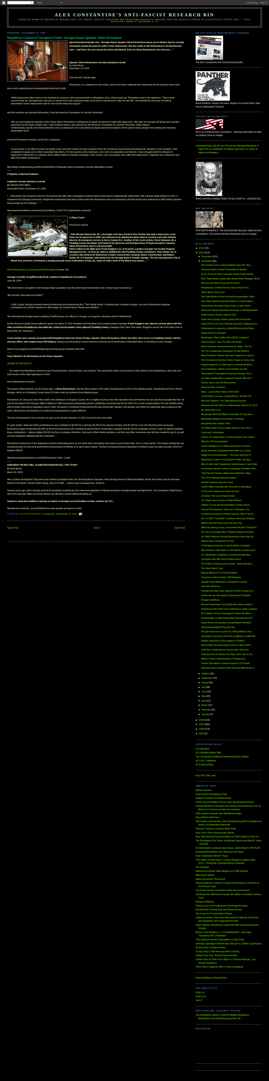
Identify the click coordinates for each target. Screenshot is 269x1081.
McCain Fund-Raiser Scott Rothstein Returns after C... (228, 604)
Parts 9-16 (201, 996)
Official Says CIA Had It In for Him (217, 541)
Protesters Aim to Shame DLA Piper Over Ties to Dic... (227, 654)
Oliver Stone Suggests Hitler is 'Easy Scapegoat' (219, 966)
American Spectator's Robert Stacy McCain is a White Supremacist (228, 943)
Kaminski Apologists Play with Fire (218, 627)
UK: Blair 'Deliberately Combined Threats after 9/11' (226, 378)
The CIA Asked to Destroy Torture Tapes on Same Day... (228, 360)
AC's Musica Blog (204, 764)
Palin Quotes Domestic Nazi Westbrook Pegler (219, 813)
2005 (202, 733)
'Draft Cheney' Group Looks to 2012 (218, 315)
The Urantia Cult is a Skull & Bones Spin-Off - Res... (226, 265)
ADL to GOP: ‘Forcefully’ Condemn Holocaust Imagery (228, 518)
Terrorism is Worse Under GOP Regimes (221, 577)
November (206, 261)
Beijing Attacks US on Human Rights (219, 572)
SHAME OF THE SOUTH (19, 363)
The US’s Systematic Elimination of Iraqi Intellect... (226, 351)
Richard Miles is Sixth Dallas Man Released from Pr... (227, 618)
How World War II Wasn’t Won (216, 423)
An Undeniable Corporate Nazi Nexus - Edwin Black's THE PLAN (228, 848)
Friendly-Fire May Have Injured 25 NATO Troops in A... (228, 591)
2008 (202, 720)
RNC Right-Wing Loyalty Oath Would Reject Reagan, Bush (230, 278)
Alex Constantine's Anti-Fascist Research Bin (134, 14)
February (206, 709)
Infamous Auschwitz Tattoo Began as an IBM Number (222, 871)
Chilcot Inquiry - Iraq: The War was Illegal (221, 342)
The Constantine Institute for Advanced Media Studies (222, 756)
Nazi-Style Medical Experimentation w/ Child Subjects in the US (227, 836)
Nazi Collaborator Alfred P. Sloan (212, 856)
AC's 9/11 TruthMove (206, 760)
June (204, 691)
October (205, 673)
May (203, 696)
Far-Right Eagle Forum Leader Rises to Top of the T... (227, 428)
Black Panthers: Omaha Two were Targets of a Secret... (228, 355)
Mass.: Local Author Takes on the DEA (220, 392)
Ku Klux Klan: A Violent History (211, 947)
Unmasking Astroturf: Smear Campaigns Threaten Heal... (229, 468)
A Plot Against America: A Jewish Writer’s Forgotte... (226, 545)
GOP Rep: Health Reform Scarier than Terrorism (225, 649)
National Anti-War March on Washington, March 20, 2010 (229, 405)
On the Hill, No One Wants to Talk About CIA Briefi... (226, 595)
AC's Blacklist (202, 748)
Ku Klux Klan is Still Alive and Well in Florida (217, 951)
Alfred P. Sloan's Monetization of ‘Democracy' (223, 658)
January (205, 714)
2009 (202, 252)
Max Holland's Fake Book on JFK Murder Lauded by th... (229, 550)
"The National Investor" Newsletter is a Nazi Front (220, 939)
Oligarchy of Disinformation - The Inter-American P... (226, 455)
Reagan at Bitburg (210, 600)
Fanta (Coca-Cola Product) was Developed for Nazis (222, 905)
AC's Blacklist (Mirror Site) (208, 752)
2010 (202, 248)
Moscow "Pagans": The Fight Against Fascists (223, 401)
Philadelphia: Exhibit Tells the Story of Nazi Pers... (225, 287)
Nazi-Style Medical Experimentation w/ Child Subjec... (227, 301)
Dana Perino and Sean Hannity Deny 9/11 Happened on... (230, 324)
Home (97, 528)
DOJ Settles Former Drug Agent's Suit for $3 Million (226, 613)
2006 (202, 729)
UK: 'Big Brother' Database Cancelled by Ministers (226, 555)
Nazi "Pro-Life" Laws (206, 775)
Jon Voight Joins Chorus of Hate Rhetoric (221, 500)
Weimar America (204, 790)
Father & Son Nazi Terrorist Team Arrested (216, 955)
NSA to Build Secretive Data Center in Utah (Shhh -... (227, 306)
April (204, 700)
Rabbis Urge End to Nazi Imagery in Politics (222, 641)
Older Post (180, 528)
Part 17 (199, 1000)
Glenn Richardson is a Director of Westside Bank (31, 269)
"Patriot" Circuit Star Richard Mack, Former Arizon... (226, 505)
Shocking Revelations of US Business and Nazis (220, 852)
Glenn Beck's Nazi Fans (213, 292)
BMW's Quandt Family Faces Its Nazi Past (221, 523)
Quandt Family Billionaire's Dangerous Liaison (224, 582)
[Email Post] (80, 514)
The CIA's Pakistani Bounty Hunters (218, 478)
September (207, 678)
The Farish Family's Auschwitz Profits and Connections (223, 890)
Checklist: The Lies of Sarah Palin (218, 496)
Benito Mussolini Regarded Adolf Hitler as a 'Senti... (226, 450)
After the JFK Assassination (214, 441)
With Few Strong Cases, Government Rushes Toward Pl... (229, 527)
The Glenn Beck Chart (212, 568)
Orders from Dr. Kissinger (213, 333)
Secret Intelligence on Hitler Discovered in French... (226, 446)
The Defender (202, 867)
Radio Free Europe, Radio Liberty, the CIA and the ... (227, 319)
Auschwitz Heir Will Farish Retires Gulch (221, 559)
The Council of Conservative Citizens (214, 913)
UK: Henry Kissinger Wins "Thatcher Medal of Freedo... (228, 532)
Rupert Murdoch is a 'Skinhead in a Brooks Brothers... (227, 364)
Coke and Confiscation (212, 432)
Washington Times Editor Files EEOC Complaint (225, 337)
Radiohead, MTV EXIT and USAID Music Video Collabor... (229, 609)
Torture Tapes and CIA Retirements (218, 382)
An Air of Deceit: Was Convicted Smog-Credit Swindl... (228, 274)
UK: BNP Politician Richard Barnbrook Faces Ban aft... (228, 536)
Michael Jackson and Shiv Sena (217, 482)
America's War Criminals (213, 387)
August (205, 682)
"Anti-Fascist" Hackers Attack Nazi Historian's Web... (226, 473)
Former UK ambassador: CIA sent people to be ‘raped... (228, 437)
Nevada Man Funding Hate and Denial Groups (219, 909)
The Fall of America (210, 586)
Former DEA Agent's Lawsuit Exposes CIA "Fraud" (225, 663)
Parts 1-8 (200, 992)
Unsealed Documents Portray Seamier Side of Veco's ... (228, 514)
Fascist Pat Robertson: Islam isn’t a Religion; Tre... (226, 509)
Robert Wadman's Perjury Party (211, 977)
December (206, 256)
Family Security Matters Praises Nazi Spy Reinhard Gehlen (225, 802)
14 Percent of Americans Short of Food (220, 491)
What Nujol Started (205, 875)
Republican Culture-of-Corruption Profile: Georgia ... (227, 459)
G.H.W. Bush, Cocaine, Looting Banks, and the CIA (226, 396)
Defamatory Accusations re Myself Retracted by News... (228, 328)
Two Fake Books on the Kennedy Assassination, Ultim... (228, 296)
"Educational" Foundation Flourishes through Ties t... (227, 373)
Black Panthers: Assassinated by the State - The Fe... (227, 346)
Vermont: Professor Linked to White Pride (216, 828)
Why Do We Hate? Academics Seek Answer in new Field (229, 464)
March (204, 705)
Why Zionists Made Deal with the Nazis (220, 283)
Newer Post (13, 528)
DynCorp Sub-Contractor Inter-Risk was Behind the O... (228, 668)
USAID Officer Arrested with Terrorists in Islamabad (226, 486)
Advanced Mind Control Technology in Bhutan (224, 269)
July (203, 687)
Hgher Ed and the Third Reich (210, 879)
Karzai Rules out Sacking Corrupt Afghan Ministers (226, 622)
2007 (202, 724)
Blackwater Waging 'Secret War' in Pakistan (222, 419)
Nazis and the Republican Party (211, 794)
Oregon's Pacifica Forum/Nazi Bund (213, 798)
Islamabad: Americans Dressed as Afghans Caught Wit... (229, 636)
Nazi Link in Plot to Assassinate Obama (215, 832)
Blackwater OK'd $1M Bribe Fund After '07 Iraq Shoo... (227, 414)
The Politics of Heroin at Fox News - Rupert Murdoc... (227, 564)
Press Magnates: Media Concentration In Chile (224, 369)
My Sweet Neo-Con (211, 410)
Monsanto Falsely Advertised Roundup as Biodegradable (229, 310)
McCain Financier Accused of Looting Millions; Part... (227, 631)
